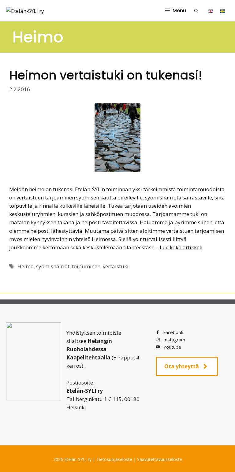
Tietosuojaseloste (114, 459)
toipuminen (86, 266)
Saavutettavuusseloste (159, 459)
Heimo (25, 266)
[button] (196, 11)
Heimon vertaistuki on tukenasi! (106, 75)
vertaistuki (116, 266)
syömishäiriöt (52, 266)
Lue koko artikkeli (181, 247)
